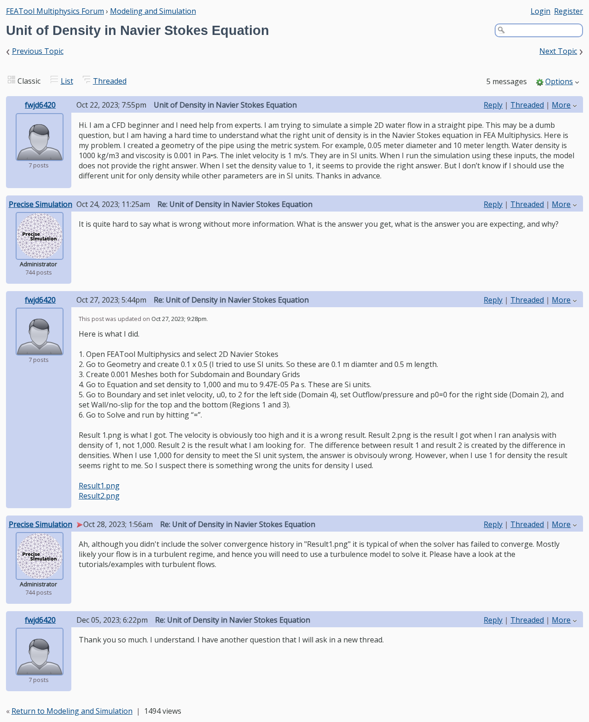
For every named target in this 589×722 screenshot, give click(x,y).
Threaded (110, 81)
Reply (493, 105)
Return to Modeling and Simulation (72, 711)
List (67, 81)
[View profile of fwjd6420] (40, 154)
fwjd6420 (40, 105)
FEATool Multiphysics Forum (55, 11)
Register (568, 11)
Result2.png (99, 496)
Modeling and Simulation (153, 11)
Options (559, 81)
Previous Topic (38, 51)
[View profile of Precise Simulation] (40, 253)
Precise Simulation (40, 204)
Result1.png (99, 486)
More (561, 105)
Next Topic (558, 51)
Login (540, 11)
